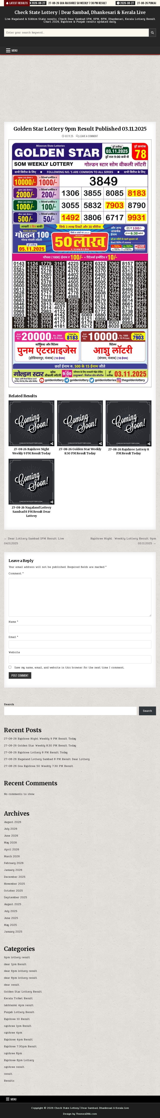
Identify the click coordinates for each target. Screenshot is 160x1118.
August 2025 (12, 904)
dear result (11, 985)
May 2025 (10, 925)
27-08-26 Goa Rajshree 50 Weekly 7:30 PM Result (38, 766)
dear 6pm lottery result (20, 971)
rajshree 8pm (13, 1053)
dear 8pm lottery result (20, 978)
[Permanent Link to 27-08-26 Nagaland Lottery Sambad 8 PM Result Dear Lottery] (31, 482)
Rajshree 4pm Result (18, 1040)
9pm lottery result (17, 957)
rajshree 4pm (13, 1033)
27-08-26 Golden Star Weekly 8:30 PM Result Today (80, 451)
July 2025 (10, 911)
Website (14, 652)
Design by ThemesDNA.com (80, 1114)
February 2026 (14, 863)
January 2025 (13, 932)
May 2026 (10, 843)
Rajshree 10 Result (17, 1019)
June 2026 (11, 836)
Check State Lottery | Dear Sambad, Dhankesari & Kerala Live (80, 12)
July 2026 (10, 829)
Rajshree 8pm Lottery (19, 1060)
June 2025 (11, 918)
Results (9, 1081)
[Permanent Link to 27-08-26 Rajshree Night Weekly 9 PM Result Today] (31, 423)
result (8, 1074)
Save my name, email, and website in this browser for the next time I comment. (69, 668)
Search (9, 704)
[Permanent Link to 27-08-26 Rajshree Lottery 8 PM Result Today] (128, 423)
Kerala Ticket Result (18, 998)
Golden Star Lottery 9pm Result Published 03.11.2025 (80, 129)
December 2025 (14, 877)
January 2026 (13, 870)
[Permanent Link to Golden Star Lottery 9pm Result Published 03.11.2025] (80, 263)
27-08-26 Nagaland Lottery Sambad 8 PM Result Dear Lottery (31, 511)
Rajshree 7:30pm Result (20, 1046)
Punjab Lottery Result (19, 1012)
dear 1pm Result (15, 964)
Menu (15, 50)
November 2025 (14, 884)
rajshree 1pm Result (17, 1026)
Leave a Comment (89, 136)
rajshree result (14, 1067)
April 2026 (11, 849)
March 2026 (12, 856)
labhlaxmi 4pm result (19, 1005)
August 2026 (12, 822)
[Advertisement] (80, 86)
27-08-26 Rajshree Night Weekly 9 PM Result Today (31, 451)
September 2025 (15, 897)
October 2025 (13, 891)
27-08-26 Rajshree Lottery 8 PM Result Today (128, 451)
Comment (16, 573)
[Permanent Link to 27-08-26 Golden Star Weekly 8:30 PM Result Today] (80, 423)
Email (13, 637)
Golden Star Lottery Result (23, 992)
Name (13, 622)
